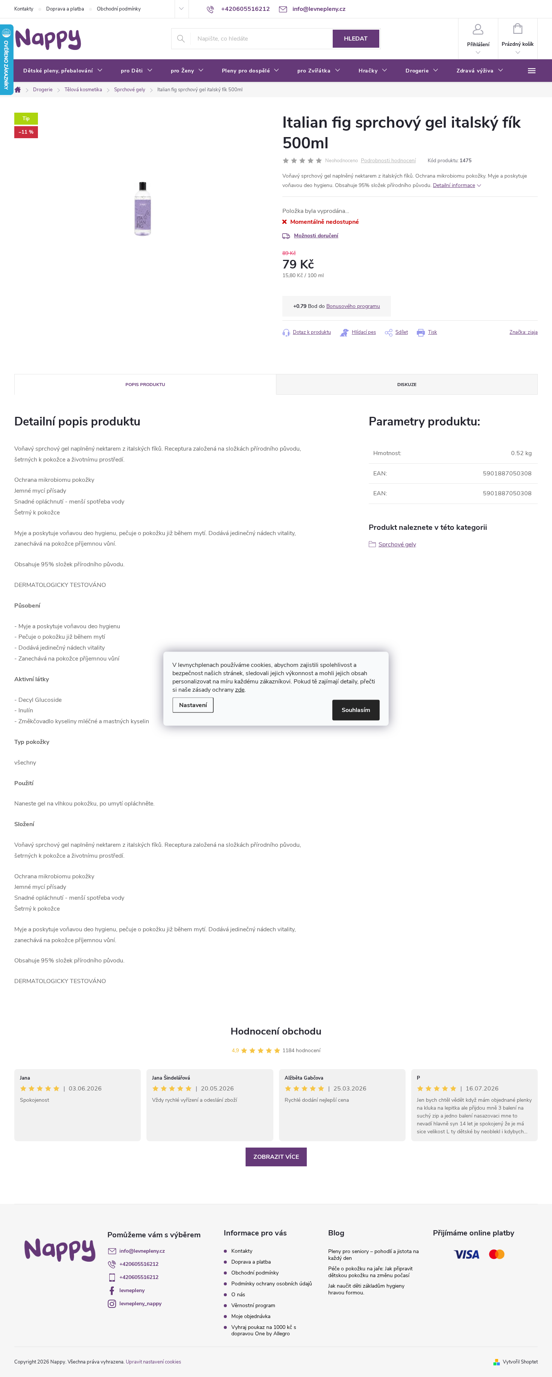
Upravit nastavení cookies (153, 1362)
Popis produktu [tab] (145, 385)
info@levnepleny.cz (142, 1251)
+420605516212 (138, 1264)
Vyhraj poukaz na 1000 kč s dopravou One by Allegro (263, 1330)
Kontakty (23, 9)
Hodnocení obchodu (276, 1031)
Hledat (356, 39)
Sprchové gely (397, 544)
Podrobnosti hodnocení (388, 161)
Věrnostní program (253, 1305)
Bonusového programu (353, 306)
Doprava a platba (65, 9)
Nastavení (193, 705)
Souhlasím (356, 710)
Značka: (524, 332)
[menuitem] (63, 71)
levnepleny (132, 1290)
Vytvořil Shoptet (520, 1362)
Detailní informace (454, 185)
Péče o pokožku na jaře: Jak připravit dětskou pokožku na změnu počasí (370, 1272)
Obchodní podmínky (119, 9)
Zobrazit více (276, 1157)
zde (239, 689)
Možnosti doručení (316, 235)
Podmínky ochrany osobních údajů (271, 1283)
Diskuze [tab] (406, 385)
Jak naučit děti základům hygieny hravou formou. (366, 1289)
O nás (238, 1294)
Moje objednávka (250, 1316)
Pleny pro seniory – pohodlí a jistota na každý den (373, 1255)
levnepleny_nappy (140, 1303)
